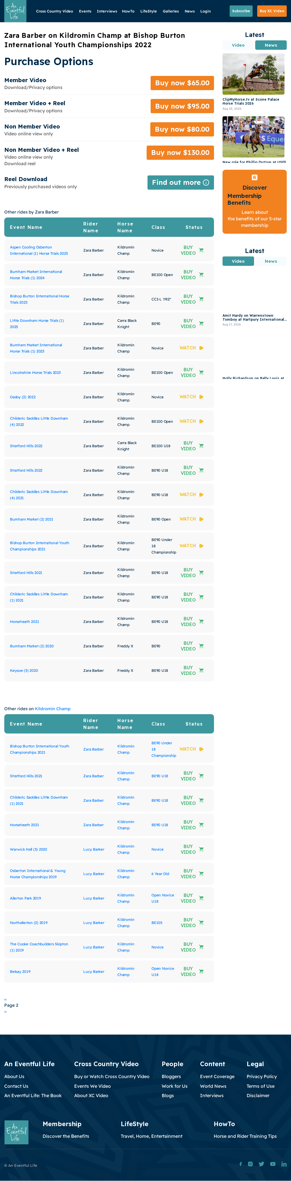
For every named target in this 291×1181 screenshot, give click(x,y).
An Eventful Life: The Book (33, 1095)
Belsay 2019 (20, 971)
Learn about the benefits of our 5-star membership (255, 218)
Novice (157, 849)
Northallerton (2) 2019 (28, 922)
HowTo (128, 11)
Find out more (180, 184)
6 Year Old (160, 873)
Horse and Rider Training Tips (245, 1136)
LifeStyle (148, 11)
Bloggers (171, 1076)
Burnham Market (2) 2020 (31, 646)
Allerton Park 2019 (25, 898)
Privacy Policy (262, 1076)
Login (205, 11)
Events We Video (92, 1086)
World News (213, 1086)
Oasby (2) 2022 (23, 397)
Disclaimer (258, 1095)
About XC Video (91, 1095)
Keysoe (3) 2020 (24, 670)
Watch (188, 348)
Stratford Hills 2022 (26, 446)
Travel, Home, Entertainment (151, 1136)
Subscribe (241, 11)
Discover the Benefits (66, 1136)
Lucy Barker (93, 849)
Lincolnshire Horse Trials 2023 (35, 372)
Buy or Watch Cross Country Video (111, 1076)
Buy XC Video (272, 11)
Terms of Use (261, 1086)
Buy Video (188, 250)
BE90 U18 (159, 776)
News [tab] (271, 45)
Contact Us (16, 1086)
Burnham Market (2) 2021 (31, 519)
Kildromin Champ (52, 708)
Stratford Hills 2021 (26, 572)
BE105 (156, 922)
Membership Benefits (244, 199)
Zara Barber (93, 749)
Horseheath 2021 (24, 621)
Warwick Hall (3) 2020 (28, 849)
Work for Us (175, 1086)
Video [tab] (238, 45)
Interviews (107, 11)
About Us (14, 1076)
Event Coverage (217, 1076)
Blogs (168, 1095)
